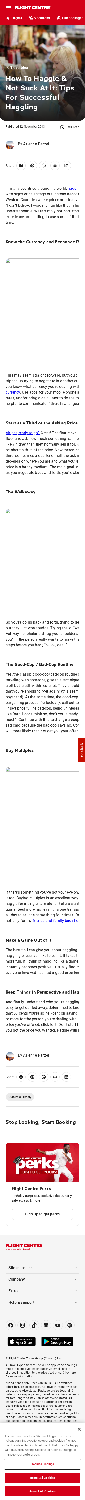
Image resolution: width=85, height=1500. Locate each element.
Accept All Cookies (42, 1491)
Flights (16, 18)
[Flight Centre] (32, 7)
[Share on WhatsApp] (43, 165)
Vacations (42, 18)
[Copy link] (55, 165)
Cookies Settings (42, 1464)
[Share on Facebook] (21, 165)
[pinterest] (70, 1325)
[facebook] (11, 1325)
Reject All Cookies (42, 1477)
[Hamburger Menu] (8, 7)
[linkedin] (46, 1325)
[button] (81, 750)
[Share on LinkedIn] (66, 165)
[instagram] (22, 1325)
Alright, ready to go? (23, 433)
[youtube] (58, 1325)
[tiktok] (34, 1325)
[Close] (79, 1429)
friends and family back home (58, 920)
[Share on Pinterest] (32, 165)
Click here (69, 1372)
